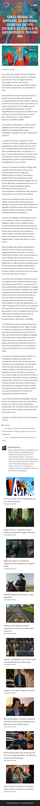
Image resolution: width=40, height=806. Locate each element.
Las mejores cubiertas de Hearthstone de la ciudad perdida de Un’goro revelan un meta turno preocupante (19, 431)
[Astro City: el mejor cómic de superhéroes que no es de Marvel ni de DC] (20, 494)
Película (7, 425)
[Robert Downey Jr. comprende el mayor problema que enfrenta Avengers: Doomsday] (20, 525)
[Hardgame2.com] (6, 5)
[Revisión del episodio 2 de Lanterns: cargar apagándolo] (20, 590)
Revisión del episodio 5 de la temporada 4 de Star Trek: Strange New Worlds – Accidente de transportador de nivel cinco (20, 755)
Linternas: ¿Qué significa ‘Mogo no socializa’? (19, 690)
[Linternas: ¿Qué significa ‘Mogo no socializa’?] (20, 686)
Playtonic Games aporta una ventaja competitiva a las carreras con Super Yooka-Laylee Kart (19, 628)
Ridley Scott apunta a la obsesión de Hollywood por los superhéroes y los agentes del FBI (19, 563)
